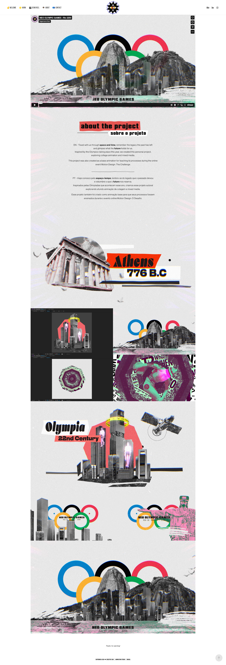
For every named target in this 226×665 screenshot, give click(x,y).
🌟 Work (22, 7)
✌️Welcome (11, 7)
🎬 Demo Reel (34, 7)
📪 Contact (56, 7)
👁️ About (46, 7)
